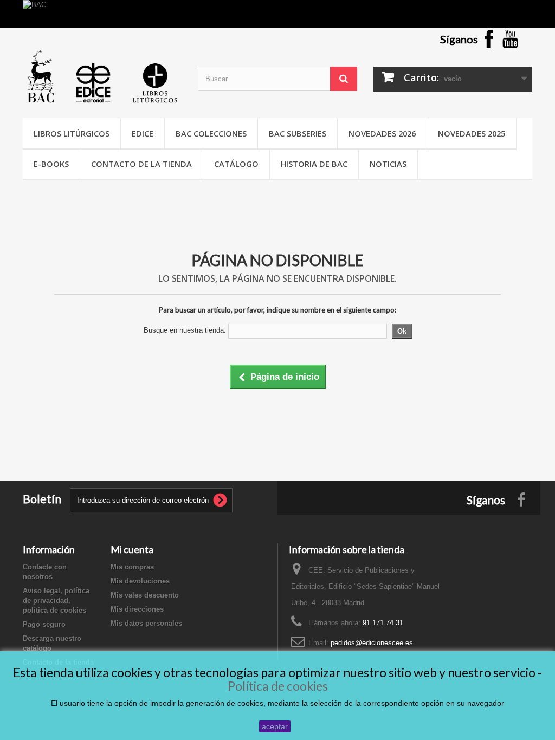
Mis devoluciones (140, 581)
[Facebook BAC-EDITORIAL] (489, 39)
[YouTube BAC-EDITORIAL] (510, 39)
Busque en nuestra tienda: (185, 330)
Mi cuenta (132, 549)
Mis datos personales (146, 623)
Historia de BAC (314, 163)
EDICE (142, 133)
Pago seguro (44, 624)
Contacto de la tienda (141, 163)
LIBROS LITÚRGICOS (71, 133)
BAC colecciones (211, 133)
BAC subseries (297, 133)
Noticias (388, 163)
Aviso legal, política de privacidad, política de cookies (56, 600)
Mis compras (132, 567)
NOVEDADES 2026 (382, 133)
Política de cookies (278, 685)
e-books (51, 163)
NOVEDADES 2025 (471, 133)
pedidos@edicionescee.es (372, 643)
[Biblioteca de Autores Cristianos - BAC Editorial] (102, 76)
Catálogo (236, 163)
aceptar (275, 726)
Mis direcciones (137, 609)
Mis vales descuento (145, 595)
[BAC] (277, 14)
